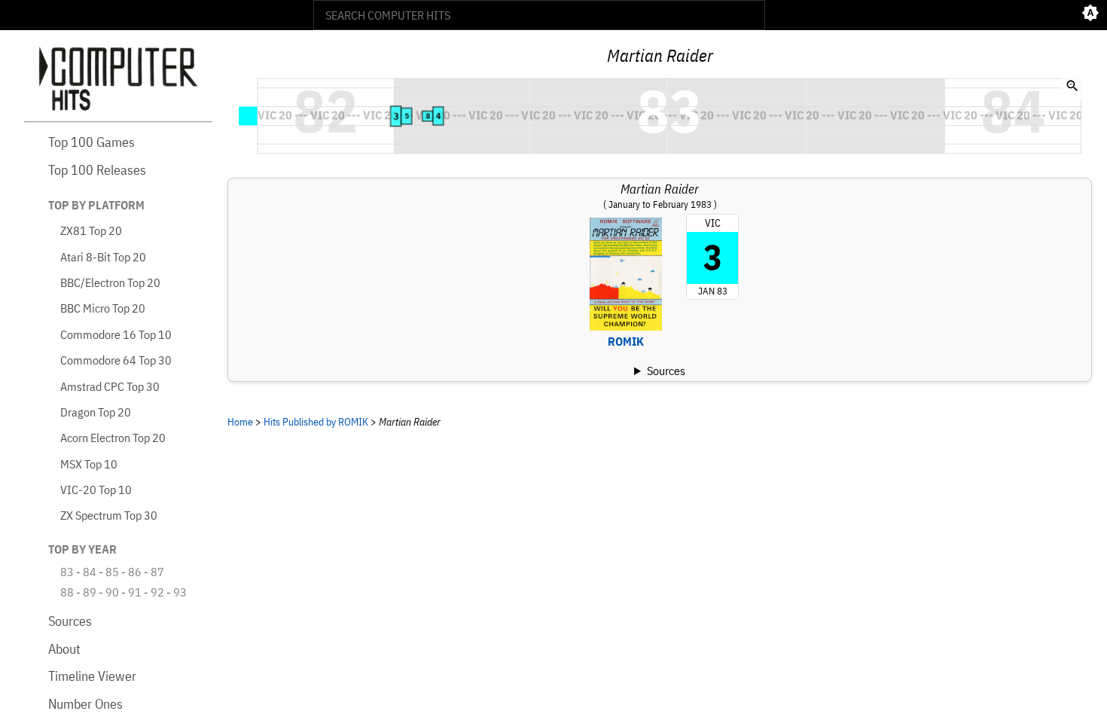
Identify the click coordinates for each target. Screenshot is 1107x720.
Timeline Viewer (92, 676)
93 (180, 591)
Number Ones (85, 703)
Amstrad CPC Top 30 (110, 386)
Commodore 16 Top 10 (116, 334)
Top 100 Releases (97, 169)
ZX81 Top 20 (91, 230)
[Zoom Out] (1072, 87)
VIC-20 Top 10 (96, 489)
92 (157, 591)
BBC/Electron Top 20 (110, 282)
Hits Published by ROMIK (316, 421)
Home (240, 421)
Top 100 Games (91, 142)
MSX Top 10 (88, 463)
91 (135, 591)
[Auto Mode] (1090, 15)
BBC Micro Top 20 (102, 308)
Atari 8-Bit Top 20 (103, 256)
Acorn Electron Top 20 (113, 437)
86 (135, 571)
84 (89, 571)
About (64, 648)
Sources (70, 621)
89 (89, 591)
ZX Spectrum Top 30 (108, 515)
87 (157, 571)
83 (67, 571)
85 (112, 571)
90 (112, 591)
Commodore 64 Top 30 (116, 360)
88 (67, 591)
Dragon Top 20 (95, 411)
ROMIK (626, 341)
